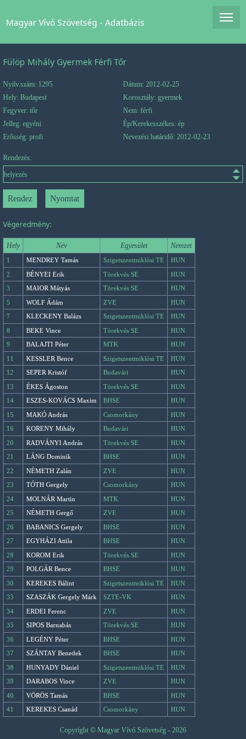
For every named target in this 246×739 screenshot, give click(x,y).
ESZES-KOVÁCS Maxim (61, 400)
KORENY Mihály (50, 428)
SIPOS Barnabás (48, 624)
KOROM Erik (45, 555)
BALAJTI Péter (47, 344)
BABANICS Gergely (54, 527)
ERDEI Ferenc (46, 611)
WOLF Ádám (44, 302)
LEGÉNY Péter (47, 639)
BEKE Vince (43, 330)
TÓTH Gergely (47, 484)
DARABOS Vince (50, 681)
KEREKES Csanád (52, 709)
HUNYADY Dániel (52, 667)
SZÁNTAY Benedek (54, 653)
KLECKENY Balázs (53, 316)
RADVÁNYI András (54, 442)
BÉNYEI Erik (45, 274)
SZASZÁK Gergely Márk (61, 596)
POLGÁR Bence (48, 568)
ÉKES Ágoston (47, 386)
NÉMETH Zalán (49, 470)
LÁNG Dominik (48, 456)
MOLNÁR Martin (50, 498)
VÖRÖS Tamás (46, 695)
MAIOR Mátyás (48, 288)
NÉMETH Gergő (49, 512)
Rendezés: (17, 158)
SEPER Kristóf (46, 372)
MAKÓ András (46, 414)
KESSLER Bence (49, 358)
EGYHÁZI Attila (49, 540)
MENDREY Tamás (52, 259)
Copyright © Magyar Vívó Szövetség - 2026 (123, 730)
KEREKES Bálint (50, 583)
